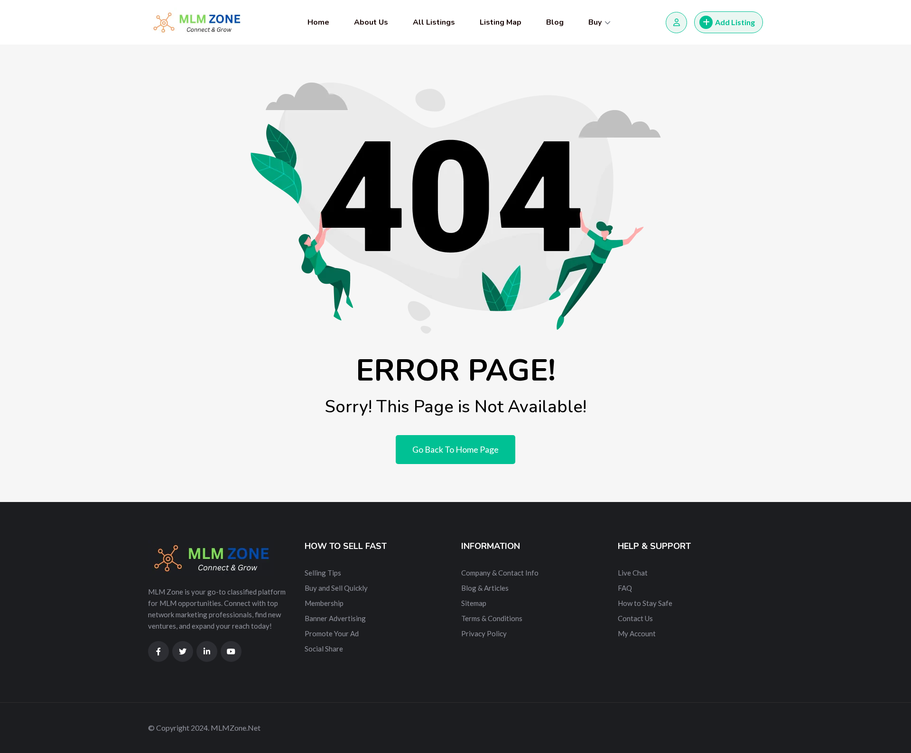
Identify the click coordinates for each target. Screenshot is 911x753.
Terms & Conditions (491, 618)
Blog (555, 22)
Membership (324, 603)
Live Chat (633, 572)
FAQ (625, 588)
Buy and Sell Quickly (336, 588)
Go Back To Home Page (455, 449)
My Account (637, 633)
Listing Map (500, 22)
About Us (371, 22)
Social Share (324, 648)
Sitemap (473, 603)
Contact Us (635, 618)
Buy (595, 22)
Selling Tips (323, 572)
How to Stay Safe (645, 603)
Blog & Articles (485, 588)
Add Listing (735, 22)
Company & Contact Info (500, 572)
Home (318, 22)
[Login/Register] (676, 22)
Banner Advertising (335, 618)
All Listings (434, 22)
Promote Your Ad (332, 633)
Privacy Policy (484, 633)
